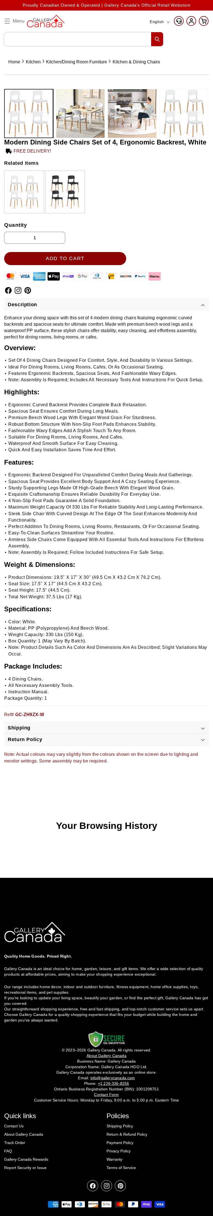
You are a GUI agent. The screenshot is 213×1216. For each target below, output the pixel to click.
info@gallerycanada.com (112, 1078)
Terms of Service (121, 1167)
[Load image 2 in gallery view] (80, 113)
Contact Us (14, 1126)
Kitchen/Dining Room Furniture (76, 61)
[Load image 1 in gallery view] (28, 113)
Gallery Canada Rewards (26, 1159)
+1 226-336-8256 (113, 1083)
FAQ (8, 1151)
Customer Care (179, 21)
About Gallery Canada (23, 1134)
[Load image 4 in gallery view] (184, 113)
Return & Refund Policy (126, 1134)
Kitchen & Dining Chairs (136, 61)
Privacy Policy (118, 1151)
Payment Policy (119, 1142)
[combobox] (83, 39)
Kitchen (33, 61)
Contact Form (106, 1094)
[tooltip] (24, 192)
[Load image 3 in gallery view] (132, 113)
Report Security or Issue (25, 1167)
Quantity (15, 225)
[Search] (157, 39)
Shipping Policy (119, 1126)
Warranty (114, 1159)
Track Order (14, 1142)
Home (14, 61)
